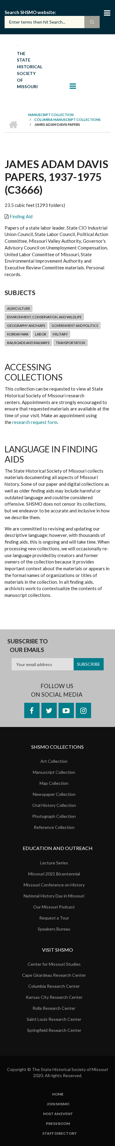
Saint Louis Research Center (54, 1019)
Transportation (70, 343)
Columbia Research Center (54, 986)
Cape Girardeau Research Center (54, 975)
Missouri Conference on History (54, 884)
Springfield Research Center (54, 1030)
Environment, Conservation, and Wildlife (44, 317)
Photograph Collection (54, 816)
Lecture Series (54, 862)
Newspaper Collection (54, 794)
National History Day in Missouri (54, 895)
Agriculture (18, 308)
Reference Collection (54, 827)
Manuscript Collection (54, 772)
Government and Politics (75, 326)
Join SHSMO (58, 1104)
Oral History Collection (54, 805)
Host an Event (58, 1114)
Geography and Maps (26, 326)
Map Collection (54, 783)
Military (60, 334)
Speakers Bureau (54, 928)
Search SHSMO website (30, 12)
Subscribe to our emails (27, 645)
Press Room (58, 1123)
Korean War (18, 334)
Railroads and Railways (28, 343)
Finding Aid (21, 216)
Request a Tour (54, 917)
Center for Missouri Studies (54, 964)
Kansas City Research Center (54, 997)
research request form (34, 422)
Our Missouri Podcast (54, 906)
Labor (40, 334)
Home (57, 1094)
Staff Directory (59, 1133)
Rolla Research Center (54, 1008)
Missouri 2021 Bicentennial (54, 873)
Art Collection (53, 761)
